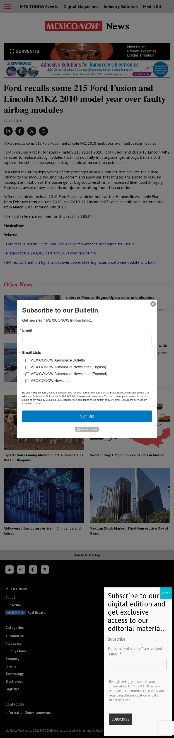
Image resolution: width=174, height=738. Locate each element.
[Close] (153, 304)
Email (115, 654)
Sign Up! (87, 416)
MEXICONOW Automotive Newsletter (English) (68, 366)
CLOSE (166, 593)
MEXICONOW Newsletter (51, 380)
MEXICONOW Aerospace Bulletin (57, 360)
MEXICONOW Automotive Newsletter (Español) (68, 373)
